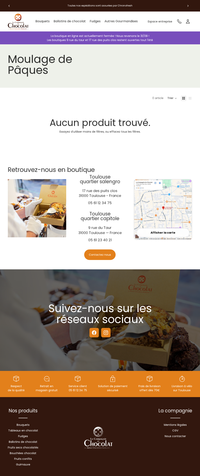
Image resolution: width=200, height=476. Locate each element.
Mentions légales (175, 425)
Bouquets (23, 425)
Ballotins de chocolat (23, 442)
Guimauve (23, 464)
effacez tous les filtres (125, 132)
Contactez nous (100, 255)
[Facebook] (94, 332)
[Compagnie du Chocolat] (19, 21)
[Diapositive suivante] (188, 5)
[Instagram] (106, 332)
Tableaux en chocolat (23, 430)
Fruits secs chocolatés (23, 447)
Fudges (23, 436)
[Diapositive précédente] (9, 5)
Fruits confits (23, 459)
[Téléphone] (179, 21)
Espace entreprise (160, 21)
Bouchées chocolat (23, 453)
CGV (175, 430)
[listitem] (121, 21)
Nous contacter (175, 436)
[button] (172, 98)
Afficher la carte (163, 233)
